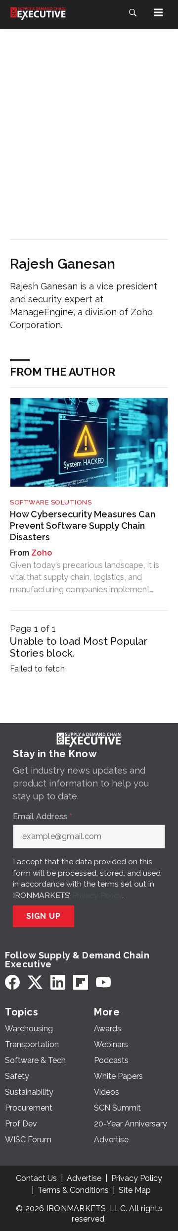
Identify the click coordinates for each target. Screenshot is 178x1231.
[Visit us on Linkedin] (57, 982)
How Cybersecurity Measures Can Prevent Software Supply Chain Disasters (82, 526)
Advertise (84, 1178)
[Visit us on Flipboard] (80, 982)
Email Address (42, 817)
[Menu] (158, 12)
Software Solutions (50, 502)
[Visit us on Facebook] (12, 982)
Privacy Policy (97, 895)
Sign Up (43, 916)
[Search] (132, 12)
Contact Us (36, 1178)
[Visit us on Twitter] (35, 982)
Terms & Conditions (73, 1190)
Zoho (41, 553)
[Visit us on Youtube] (103, 982)
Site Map (135, 1190)
